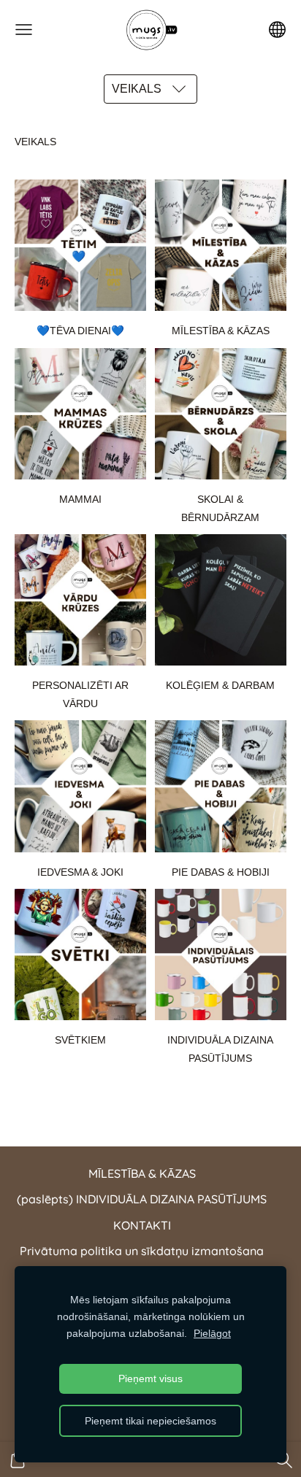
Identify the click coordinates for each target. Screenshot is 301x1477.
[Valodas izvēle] (277, 29)
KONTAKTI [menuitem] (142, 1225)
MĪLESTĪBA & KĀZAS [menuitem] (142, 1173)
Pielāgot (212, 1333)
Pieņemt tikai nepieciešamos (150, 1421)
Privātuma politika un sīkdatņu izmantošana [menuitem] (142, 1250)
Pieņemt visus (150, 1378)
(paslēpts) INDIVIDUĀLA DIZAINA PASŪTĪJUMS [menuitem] (142, 1199)
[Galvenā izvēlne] (24, 29)
